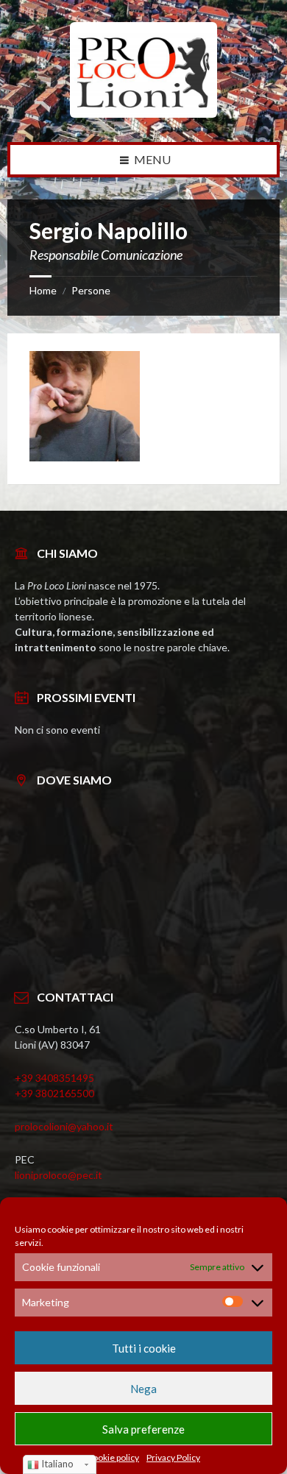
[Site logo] (143, 113)
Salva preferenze (143, 1429)
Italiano (56, 1464)
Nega (143, 1388)
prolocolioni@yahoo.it (64, 1126)
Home (43, 290)
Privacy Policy (173, 1458)
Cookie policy (113, 1458)
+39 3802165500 (54, 1093)
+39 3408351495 (54, 1077)
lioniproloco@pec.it (58, 1175)
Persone (90, 290)
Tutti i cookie (144, 1348)
